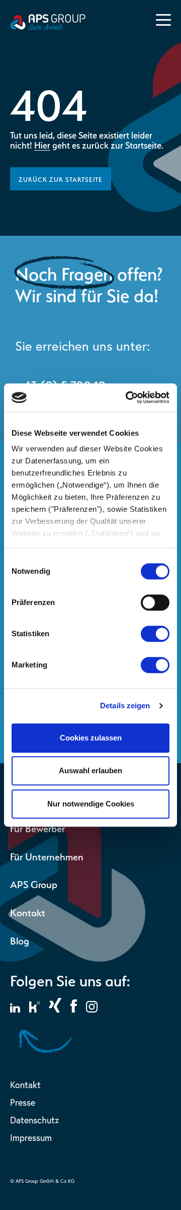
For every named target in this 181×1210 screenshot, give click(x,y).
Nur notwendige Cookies (90, 803)
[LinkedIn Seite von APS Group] (15, 1009)
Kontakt (27, 911)
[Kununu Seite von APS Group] (34, 1009)
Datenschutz (34, 1120)
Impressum (31, 1138)
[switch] (155, 602)
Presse (22, 1102)
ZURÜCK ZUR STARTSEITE (61, 178)
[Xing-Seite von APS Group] (55, 1009)
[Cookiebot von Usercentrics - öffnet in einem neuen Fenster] (127, 397)
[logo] (47, 28)
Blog (19, 939)
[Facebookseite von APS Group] (73, 1009)
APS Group (33, 883)
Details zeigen (125, 705)
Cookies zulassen (91, 737)
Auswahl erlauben (90, 770)
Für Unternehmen (46, 855)
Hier (42, 144)
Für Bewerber (37, 827)
